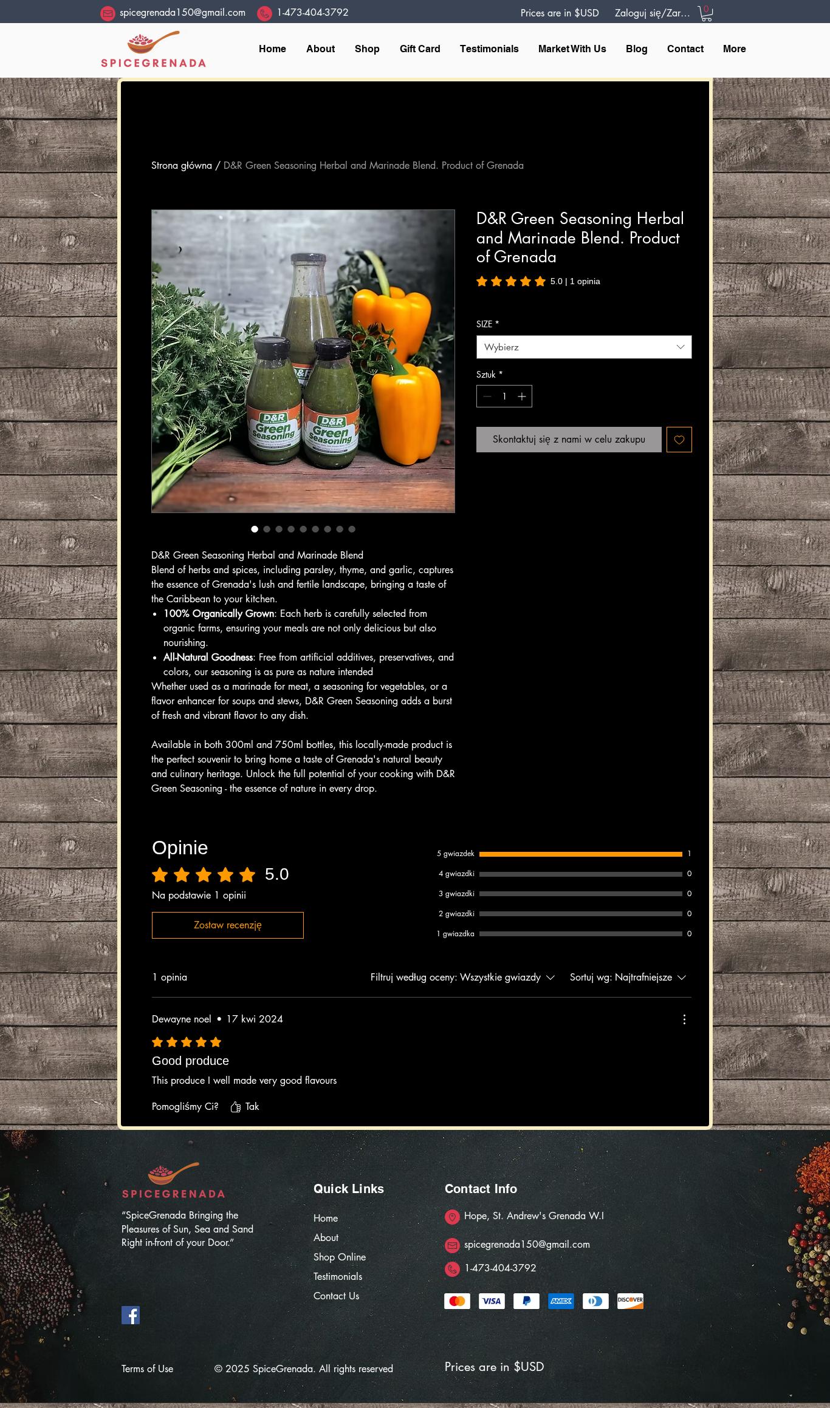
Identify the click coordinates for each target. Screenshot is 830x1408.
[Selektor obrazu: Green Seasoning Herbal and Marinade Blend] (255, 529)
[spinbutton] (504, 396)
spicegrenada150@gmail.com (182, 12)
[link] (538, 281)
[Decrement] (485, 396)
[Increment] (522, 396)
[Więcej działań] (684, 1019)
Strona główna (181, 165)
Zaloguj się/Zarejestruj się (653, 13)
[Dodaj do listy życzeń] (679, 439)
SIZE (487, 324)
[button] (707, 13)
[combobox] (584, 347)
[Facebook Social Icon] (131, 1315)
